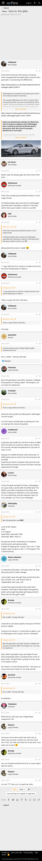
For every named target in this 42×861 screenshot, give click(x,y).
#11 (39, 438)
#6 (40, 283)
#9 (40, 376)
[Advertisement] (21, 38)
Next (21, 789)
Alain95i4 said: (7, 613)
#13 (39, 512)
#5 (40, 262)
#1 (40, 71)
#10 (39, 399)
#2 (40, 171)
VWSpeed (6, 14)
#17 (39, 713)
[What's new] (34, 3)
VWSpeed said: (8, 288)
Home (4, 855)
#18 (39, 733)
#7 (40, 314)
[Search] (39, 3)
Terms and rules (16, 852)
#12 (39, 481)
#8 (40, 343)
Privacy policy (28, 852)
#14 (39, 566)
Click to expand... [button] (21, 109)
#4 (40, 222)
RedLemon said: (8, 227)
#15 (39, 609)
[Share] (36, 71)
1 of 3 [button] (14, 789)
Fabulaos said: (7, 517)
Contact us (5, 852)
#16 (39, 684)
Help (36, 852)
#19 (39, 759)
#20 (39, 780)
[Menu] (3, 3)
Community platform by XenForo (20, 859)
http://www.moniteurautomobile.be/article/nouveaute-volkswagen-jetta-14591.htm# (20, 114)
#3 (40, 192)
